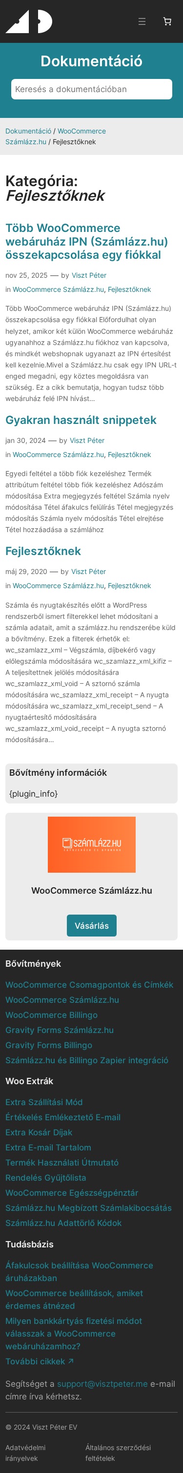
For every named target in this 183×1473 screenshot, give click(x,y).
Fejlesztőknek (129, 289)
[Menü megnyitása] (142, 21)
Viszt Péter (89, 275)
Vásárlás (92, 926)
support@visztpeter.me (102, 1384)
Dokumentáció (28, 131)
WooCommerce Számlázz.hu (58, 289)
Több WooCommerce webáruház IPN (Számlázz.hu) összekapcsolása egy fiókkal (86, 241)
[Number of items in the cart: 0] (167, 21)
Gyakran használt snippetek (81, 419)
